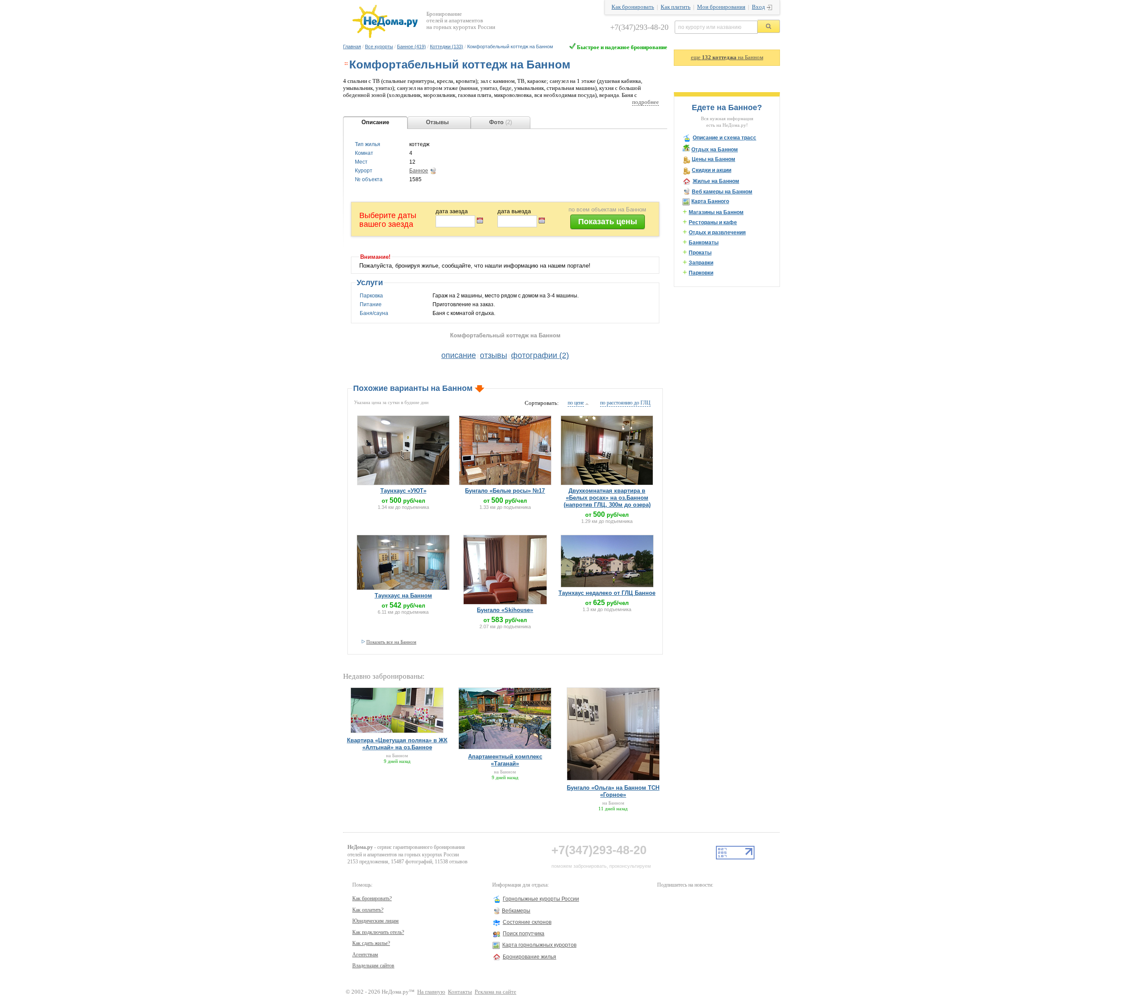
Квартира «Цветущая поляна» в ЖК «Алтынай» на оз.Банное (397, 744)
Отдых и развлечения (717, 232)
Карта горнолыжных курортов (539, 945)
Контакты (460, 992)
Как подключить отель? (378, 932)
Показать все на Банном (391, 641)
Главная (352, 46)
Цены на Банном (713, 159)
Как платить (675, 7)
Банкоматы (704, 243)
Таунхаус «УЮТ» (403, 490)
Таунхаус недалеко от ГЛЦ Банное (606, 593)
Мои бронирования (721, 7)
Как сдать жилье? (371, 943)
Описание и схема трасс (724, 138)
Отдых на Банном (714, 150)
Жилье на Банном (716, 181)
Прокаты (700, 253)
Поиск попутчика (523, 933)
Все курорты (379, 46)
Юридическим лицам (375, 921)
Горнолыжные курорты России (541, 899)
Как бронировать (633, 7)
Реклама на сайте (495, 992)
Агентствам (365, 955)
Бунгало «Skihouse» (505, 610)
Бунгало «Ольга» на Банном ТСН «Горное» (613, 791)
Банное (418, 171)
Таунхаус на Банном (403, 595)
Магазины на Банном (716, 212)
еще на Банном (727, 57)
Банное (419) (411, 46)
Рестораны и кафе (713, 222)
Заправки (701, 263)
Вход (758, 7)
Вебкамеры (516, 911)
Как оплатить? (367, 910)
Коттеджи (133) (446, 46)
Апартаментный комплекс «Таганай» (505, 760)
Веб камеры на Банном (722, 192)
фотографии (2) (540, 355)
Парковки (701, 273)
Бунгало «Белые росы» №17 (505, 490)
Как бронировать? (372, 898)
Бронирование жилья (529, 957)
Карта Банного (710, 201)
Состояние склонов (527, 922)
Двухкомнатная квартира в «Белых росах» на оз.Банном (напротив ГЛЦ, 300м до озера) (607, 497)
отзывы (493, 355)
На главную (431, 992)
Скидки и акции (711, 170)
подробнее (645, 102)
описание (458, 355)
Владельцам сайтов (373, 966)
